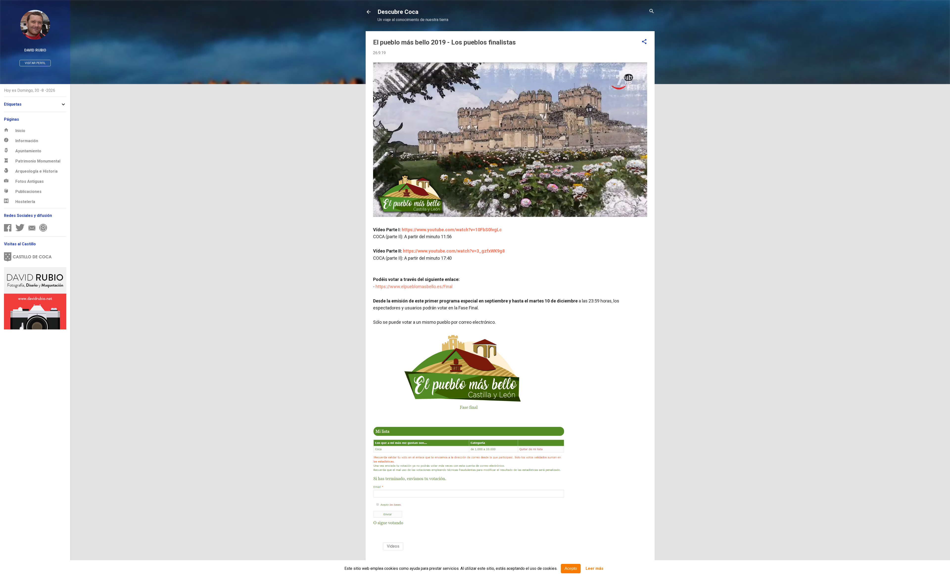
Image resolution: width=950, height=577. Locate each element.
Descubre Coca (398, 11)
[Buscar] (652, 11)
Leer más (594, 568)
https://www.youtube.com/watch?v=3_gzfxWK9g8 (454, 251)
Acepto (571, 568)
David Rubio (35, 50)
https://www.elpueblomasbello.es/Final (414, 286)
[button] (644, 42)
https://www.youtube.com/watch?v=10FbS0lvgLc (452, 229)
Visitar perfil (35, 63)
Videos (393, 546)
